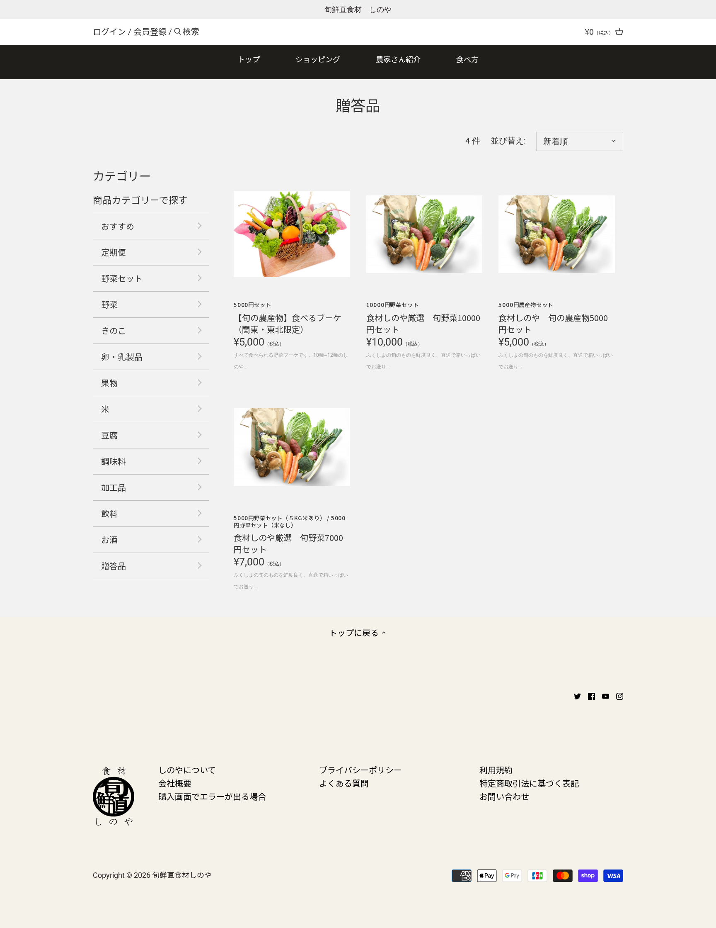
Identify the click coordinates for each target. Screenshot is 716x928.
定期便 (113, 252)
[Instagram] (619, 695)
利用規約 (496, 770)
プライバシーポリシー (360, 770)
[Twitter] (577, 695)
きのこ (113, 330)
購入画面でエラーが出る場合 (212, 796)
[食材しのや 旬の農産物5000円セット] (556, 234)
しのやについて (187, 770)
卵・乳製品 (122, 357)
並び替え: (508, 141)
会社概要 (174, 783)
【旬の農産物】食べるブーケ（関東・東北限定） (287, 317)
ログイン (109, 31)
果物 (109, 383)
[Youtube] (605, 695)
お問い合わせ (504, 796)
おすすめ (117, 226)
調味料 (113, 461)
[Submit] (177, 33)
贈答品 (113, 566)
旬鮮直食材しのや (182, 874)
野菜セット (122, 278)
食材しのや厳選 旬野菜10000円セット (423, 317)
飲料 (109, 513)
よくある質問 (344, 783)
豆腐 (109, 435)
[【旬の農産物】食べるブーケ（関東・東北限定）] (292, 234)
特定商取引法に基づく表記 (529, 783)
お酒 (109, 539)
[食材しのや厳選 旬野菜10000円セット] (424, 234)
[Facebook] (591, 695)
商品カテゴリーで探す (140, 200)
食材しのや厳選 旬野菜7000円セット (290, 534)
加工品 (113, 487)
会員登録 (150, 31)
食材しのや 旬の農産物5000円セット (553, 317)
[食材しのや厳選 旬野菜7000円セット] (292, 447)
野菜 (109, 304)
